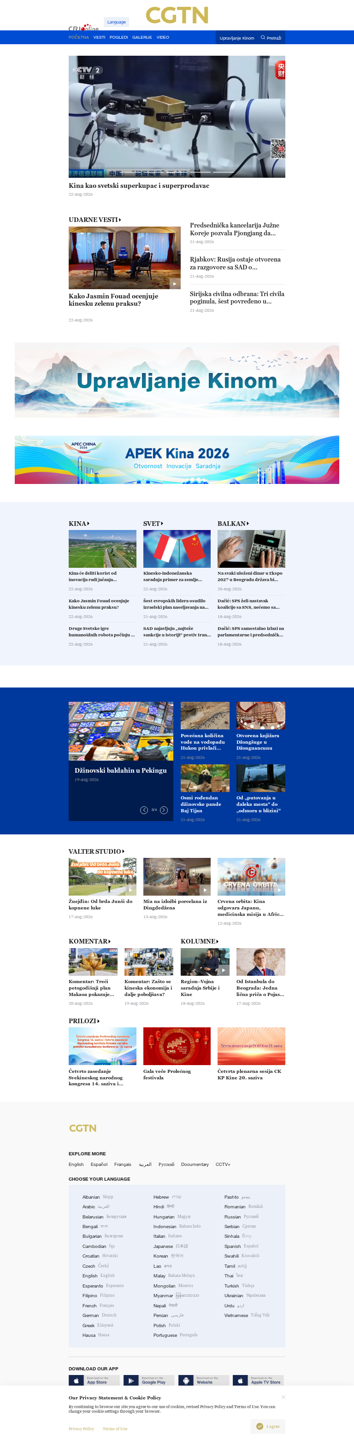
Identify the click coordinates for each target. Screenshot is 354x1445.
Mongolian (173, 1286)
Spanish (241, 1246)
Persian (168, 1315)
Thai (233, 1276)
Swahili (242, 1256)
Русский (166, 1164)
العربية (145, 1164)
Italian (167, 1236)
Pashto (237, 1197)
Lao (162, 1266)
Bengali (95, 1226)
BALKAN (232, 523)
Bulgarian (103, 1236)
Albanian (98, 1197)
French (98, 1306)
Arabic (96, 1207)
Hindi (163, 1207)
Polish (166, 1325)
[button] (130, 172)
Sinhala (238, 1236)
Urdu (234, 1306)
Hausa (96, 1335)
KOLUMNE (198, 941)
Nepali (165, 1306)
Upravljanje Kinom (237, 38)
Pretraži (274, 38)
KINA (77, 523)
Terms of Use (115, 1429)
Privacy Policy (81, 1429)
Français (122, 1164)
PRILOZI (82, 1021)
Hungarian (172, 1217)
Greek (98, 1325)
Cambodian (99, 1246)
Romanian (243, 1207)
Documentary (195, 1164)
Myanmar (176, 1296)
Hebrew (167, 1197)
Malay (174, 1276)
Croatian (100, 1256)
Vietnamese (247, 1315)
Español (99, 1164)
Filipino (99, 1296)
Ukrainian (245, 1296)
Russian (241, 1217)
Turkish (239, 1286)
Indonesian (177, 1226)
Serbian (240, 1226)
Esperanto (103, 1286)
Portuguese (175, 1335)
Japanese (170, 1246)
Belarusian (104, 1217)
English (76, 1164)
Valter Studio (95, 851)
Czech (96, 1266)
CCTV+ (223, 1164)
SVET (151, 523)
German (100, 1315)
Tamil (235, 1266)
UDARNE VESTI (93, 219)
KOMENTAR (88, 941)
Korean (168, 1256)
